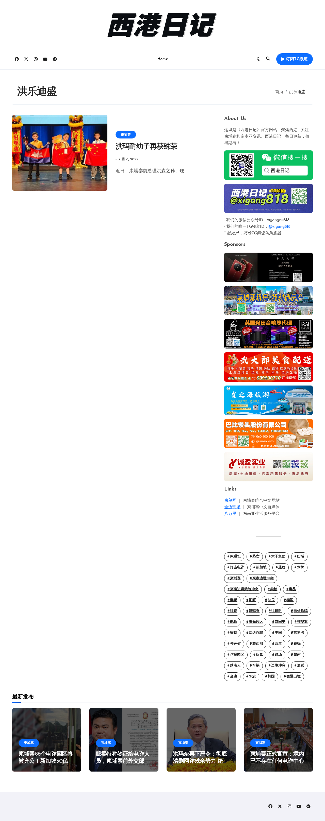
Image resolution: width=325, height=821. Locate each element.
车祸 (255, 666)
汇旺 (252, 600)
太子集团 (278, 556)
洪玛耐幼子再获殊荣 (146, 146)
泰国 (290, 600)
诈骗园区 (237, 655)
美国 (278, 633)
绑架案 (302, 622)
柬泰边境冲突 (263, 578)
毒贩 (233, 600)
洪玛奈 (254, 611)
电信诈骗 (301, 611)
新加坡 (261, 567)
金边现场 (232, 507)
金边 (233, 676)
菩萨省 (235, 644)
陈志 (252, 676)
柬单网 (230, 501)
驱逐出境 (293, 676)
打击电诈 (237, 567)
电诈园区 (256, 622)
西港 (278, 644)
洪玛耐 (276, 611)
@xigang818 (279, 227)
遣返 (300, 666)
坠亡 (255, 556)
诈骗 (297, 644)
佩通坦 (235, 556)
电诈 (233, 622)
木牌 (300, 567)
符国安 (280, 622)
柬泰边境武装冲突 (244, 589)
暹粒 (281, 567)
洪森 (233, 611)
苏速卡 (299, 633)
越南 (297, 655)
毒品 (292, 589)
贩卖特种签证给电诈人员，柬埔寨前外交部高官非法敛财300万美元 (123, 761)
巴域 (300, 556)
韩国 (271, 676)
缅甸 (233, 633)
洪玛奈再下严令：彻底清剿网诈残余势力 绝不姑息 (200, 761)
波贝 (271, 600)
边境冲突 (278, 666)
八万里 (230, 514)
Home (162, 59)
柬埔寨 (126, 134)
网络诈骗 (256, 633)
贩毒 (259, 655)
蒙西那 (257, 644)
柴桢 (273, 589)
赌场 (278, 655)
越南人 (235, 666)
